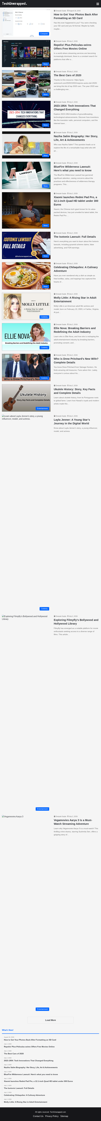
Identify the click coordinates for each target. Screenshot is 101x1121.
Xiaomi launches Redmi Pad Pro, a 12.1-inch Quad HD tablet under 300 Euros (76, 201)
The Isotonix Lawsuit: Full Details (75, 236)
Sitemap (64, 1116)
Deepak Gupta (61, 11)
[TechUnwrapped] (14, 4)
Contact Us (38, 1116)
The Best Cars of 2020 (67, 75)
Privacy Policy (52, 1116)
